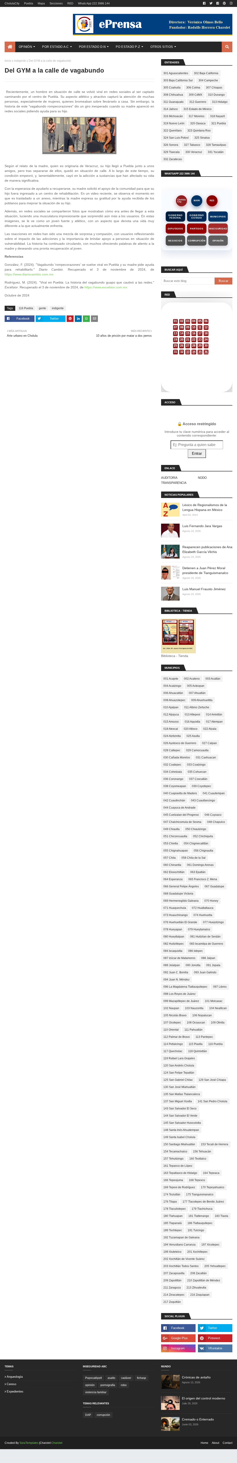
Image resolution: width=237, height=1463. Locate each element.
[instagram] (230, 3)
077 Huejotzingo (213, 922)
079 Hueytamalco (199, 929)
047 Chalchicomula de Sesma (182, 822)
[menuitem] (10, 47)
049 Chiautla (171, 829)
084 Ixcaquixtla (172, 951)
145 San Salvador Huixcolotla (182, 1122)
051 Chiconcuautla (175, 836)
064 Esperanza (173, 879)
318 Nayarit (217, 116)
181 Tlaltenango (198, 1216)
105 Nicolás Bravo (175, 1015)
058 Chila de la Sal (193, 857)
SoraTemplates (28, 1443)
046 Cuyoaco (213, 814)
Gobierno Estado (197, 216)
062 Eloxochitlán (173, 872)
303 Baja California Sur (178, 80)
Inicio (8, 60)
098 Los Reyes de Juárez (179, 994)
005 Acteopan (195, 685)
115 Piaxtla (196, 1044)
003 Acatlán (213, 678)
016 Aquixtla (192, 721)
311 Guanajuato (173, 102)
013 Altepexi (192, 714)
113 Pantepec (204, 1036)
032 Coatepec (172, 764)
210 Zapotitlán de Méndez (203, 1280)
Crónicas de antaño (196, 1377)
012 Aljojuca (171, 714)
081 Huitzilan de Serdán (205, 936)
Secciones (56, 3)
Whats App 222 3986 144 (94, 3)
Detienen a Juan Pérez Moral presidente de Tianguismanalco (205, 570)
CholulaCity (12, 3)
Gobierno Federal (175, 216)
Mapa (41, 3)
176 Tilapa (170, 1201)
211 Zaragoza (172, 1287)
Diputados (175, 228)
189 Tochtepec (172, 1230)
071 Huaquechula (174, 908)
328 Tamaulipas (216, 145)
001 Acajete (170, 678)
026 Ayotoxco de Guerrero (179, 743)
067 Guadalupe (214, 886)
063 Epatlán (198, 872)
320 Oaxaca (198, 123)
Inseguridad (218, 228)
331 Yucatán (216, 152)
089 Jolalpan (171, 965)
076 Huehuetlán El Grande (180, 922)
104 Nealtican (218, 1008)
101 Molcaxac (213, 1001)
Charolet (56, 1443)
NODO (202, 478)
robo (124, 1385)
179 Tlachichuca (202, 1208)
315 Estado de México (198, 109)
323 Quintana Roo (199, 130)
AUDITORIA (169, 478)
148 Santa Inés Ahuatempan (181, 1130)
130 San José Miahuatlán (179, 1087)
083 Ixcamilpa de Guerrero (206, 943)
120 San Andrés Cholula (178, 1065)
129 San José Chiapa (212, 1079)
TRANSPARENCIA (174, 483)
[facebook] (204, 3)
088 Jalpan (208, 958)
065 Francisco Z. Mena (202, 879)
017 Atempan (214, 721)
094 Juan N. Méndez (176, 979)
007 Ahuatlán (197, 693)
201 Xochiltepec (197, 1251)
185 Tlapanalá (172, 1223)
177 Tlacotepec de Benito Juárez (203, 1201)
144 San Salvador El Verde (180, 1115)
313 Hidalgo (220, 102)
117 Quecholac (172, 1051)
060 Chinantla (172, 865)
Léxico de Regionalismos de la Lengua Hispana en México (204, 507)
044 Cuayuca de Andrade (179, 807)
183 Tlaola (221, 1216)
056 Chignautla (203, 850)
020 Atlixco (190, 728)
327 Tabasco (192, 145)
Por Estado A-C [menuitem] (55, 47)
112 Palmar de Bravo (176, 1036)
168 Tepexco (197, 1180)
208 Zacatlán (198, 1273)
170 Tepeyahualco (212, 1187)
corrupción (103, 1415)
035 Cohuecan (197, 771)
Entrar (197, 453)
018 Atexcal (170, 728)
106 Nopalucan (202, 1015)
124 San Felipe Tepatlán (178, 1072)
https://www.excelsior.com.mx (105, 287)
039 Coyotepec (201, 786)
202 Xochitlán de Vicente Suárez (184, 1259)
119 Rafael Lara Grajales (179, 1058)
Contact (227, 1443)
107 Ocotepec (172, 1022)
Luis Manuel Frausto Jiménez (204, 589)
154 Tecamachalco (175, 1151)
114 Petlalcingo (173, 1044)
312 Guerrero (197, 102)
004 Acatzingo (172, 685)
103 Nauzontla (194, 1008)
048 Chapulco (216, 822)
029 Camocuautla (197, 750)
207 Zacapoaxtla (173, 1273)
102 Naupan (171, 1008)
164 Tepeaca (211, 1173)
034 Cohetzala (172, 771)
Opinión (218, 240)
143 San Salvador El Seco (179, 1108)
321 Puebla (218, 123)
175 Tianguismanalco (199, 1194)
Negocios (175, 240)
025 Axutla (193, 736)
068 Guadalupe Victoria (178, 893)
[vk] (215, 1348)
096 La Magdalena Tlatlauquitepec (185, 986)
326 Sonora (170, 145)
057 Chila (169, 857)
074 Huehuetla (202, 915)
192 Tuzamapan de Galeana (181, 1237)
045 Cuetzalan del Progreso (181, 814)
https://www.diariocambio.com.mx (29, 274)
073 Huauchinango (175, 915)
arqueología (15, 1376)
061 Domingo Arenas (200, 865)
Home (204, 1443)
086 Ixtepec (195, 951)
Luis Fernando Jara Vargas (202, 526)
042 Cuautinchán (174, 800)
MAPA (197, 200)
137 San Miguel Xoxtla (177, 1101)
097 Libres (220, 986)
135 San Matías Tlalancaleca (181, 1094)
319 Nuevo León (173, 123)
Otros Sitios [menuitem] (161, 47)
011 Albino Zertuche (196, 707)
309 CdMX (195, 94)
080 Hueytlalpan (173, 936)
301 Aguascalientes (175, 73)
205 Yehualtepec (215, 1266)
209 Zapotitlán (172, 1280)
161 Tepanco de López (177, 1165)
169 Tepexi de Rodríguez (179, 1187)
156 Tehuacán (202, 1151)
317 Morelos (196, 116)
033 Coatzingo (196, 764)
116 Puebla (26, 308)
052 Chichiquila (203, 836)
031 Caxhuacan (206, 757)
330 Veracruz (193, 152)
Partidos (196, 228)
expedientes (15, 1391)
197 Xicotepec (210, 1244)
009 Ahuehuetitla (201, 700)
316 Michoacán (173, 116)
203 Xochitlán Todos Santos (181, 1266)
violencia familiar (95, 1392)
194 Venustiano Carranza (179, 1244)
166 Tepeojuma (173, 1180)
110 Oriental (171, 1029)
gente (42, 308)
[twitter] (211, 3)
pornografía (107, 1385)
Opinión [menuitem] (25, 47)
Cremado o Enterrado (198, 1419)
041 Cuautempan (214, 793)
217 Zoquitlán (172, 1302)
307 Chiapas (214, 87)
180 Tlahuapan (173, 1216)
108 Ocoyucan (196, 1022)
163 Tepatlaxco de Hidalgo (180, 1173)
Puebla (28, 3)
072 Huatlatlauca (202, 908)
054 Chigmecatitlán (196, 843)
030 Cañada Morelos (176, 757)
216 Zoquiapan (199, 1294)
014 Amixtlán (214, 714)
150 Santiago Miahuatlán (179, 1144)
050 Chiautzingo (195, 829)
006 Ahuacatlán (173, 693)
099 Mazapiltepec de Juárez (181, 1001)
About (215, 1443)
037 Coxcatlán (198, 779)
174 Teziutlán (171, 1194)
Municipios (218, 216)
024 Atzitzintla (172, 736)
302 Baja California (206, 73)
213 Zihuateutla (196, 1287)
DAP (88, 1415)
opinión (90, 1385)
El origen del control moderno (203, 1398)
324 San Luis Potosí (176, 137)
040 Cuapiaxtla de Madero (180, 793)
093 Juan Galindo (205, 972)
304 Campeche (208, 80)
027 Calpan (209, 743)
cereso (11, 1384)
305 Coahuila (172, 87)
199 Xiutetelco (172, 1251)
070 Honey (211, 900)
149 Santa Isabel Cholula (179, 1137)
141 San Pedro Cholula (212, 1101)
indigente (20, 60)
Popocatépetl (93, 1378)
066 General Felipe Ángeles (181, 886)
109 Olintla (218, 1022)
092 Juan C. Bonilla (175, 972)
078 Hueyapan (172, 929)
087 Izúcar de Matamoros (179, 958)
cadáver (126, 1378)
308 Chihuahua (173, 94)
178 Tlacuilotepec (174, 1208)
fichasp (141, 1378)
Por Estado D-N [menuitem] (92, 47)
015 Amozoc (171, 721)
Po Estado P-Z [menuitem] (128, 47)
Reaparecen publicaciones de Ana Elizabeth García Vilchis (207, 549)
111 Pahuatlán (193, 1029)
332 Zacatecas (172, 159)
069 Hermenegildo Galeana (181, 900)
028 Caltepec (171, 750)
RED (70, 3)
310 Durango (216, 94)
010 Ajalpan (170, 707)
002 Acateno (192, 678)
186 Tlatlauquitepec (199, 1223)
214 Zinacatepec (173, 1294)
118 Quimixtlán (197, 1051)
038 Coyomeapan (174, 786)
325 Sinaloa (202, 137)
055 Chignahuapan (175, 850)
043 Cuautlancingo (203, 800)
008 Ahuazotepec (174, 700)
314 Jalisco (170, 109)
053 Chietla (170, 843)
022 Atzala (209, 728)
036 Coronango (173, 779)
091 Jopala (213, 965)
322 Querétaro (172, 130)
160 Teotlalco (197, 1158)
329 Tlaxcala (171, 152)
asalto (111, 1378)
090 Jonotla (193, 965)
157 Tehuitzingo (173, 1158)
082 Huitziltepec (173, 943)
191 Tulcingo (196, 1230)
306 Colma (193, 87)
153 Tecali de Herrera (214, 1144)
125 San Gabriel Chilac (178, 1079)
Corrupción (197, 240)
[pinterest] (224, 3)
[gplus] (178, 1338)
